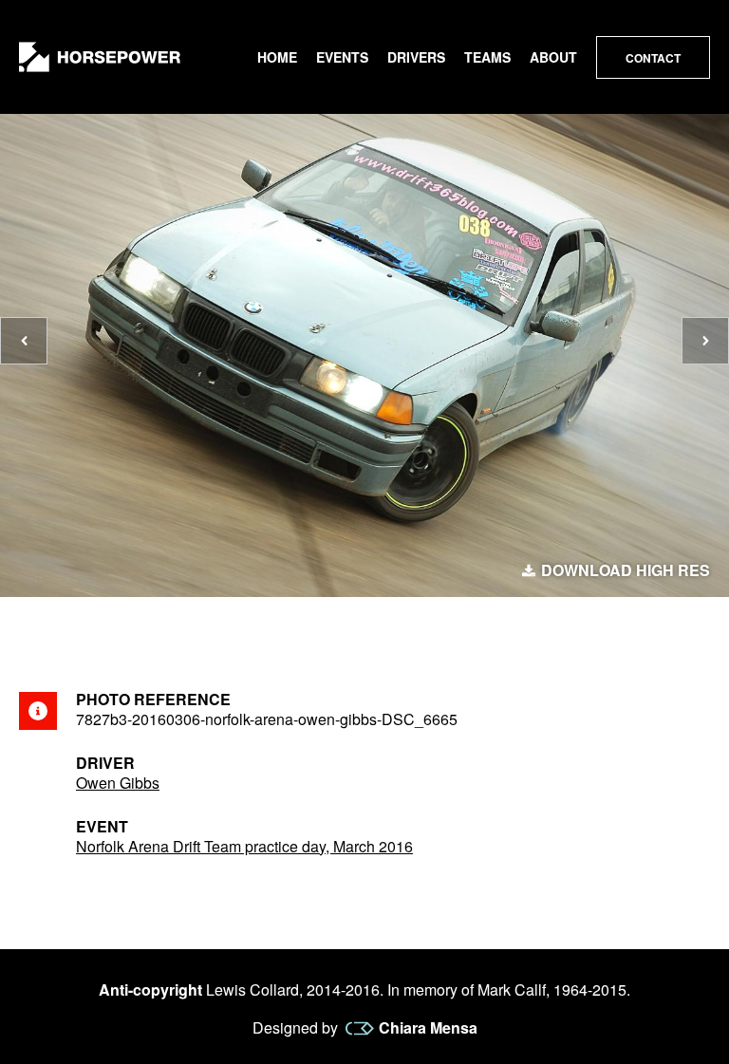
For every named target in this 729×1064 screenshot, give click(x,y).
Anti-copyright (150, 989)
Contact (653, 57)
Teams (487, 57)
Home (277, 57)
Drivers (416, 57)
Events (342, 57)
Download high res (625, 570)
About (553, 57)
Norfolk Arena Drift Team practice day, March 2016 (244, 846)
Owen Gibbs (117, 782)
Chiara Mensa (428, 1028)
